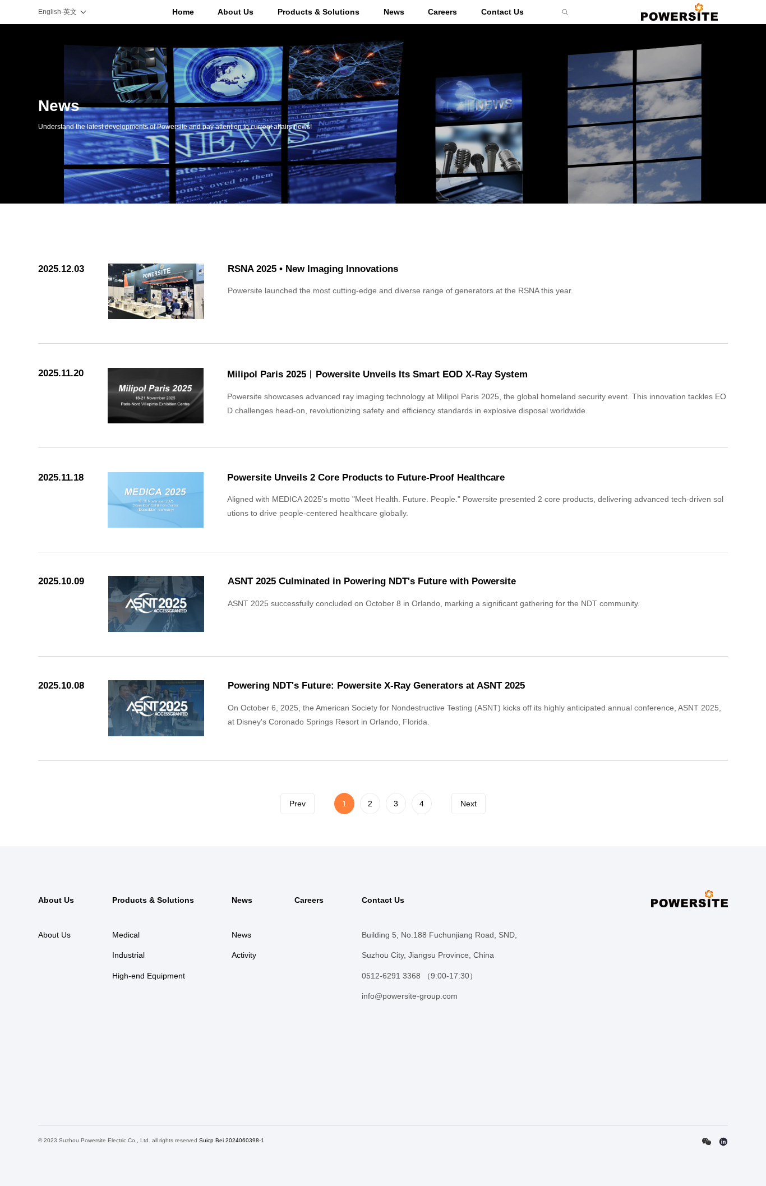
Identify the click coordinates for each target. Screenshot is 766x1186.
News (394, 11)
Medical (126, 934)
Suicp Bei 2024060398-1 (231, 1140)
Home (183, 11)
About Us (235, 11)
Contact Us (502, 11)
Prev (297, 803)
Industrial (128, 954)
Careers (442, 11)
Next (468, 803)
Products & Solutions (318, 11)
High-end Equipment (148, 975)
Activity (244, 954)
